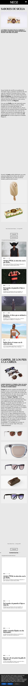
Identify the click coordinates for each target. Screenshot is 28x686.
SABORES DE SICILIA (13, 8)
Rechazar (10, 683)
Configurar (17, 683)
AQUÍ (23, 681)
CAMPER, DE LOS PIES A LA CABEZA (13, 360)
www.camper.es (6, 425)
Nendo (3, 403)
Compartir (14, 234)
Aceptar (4, 683)
